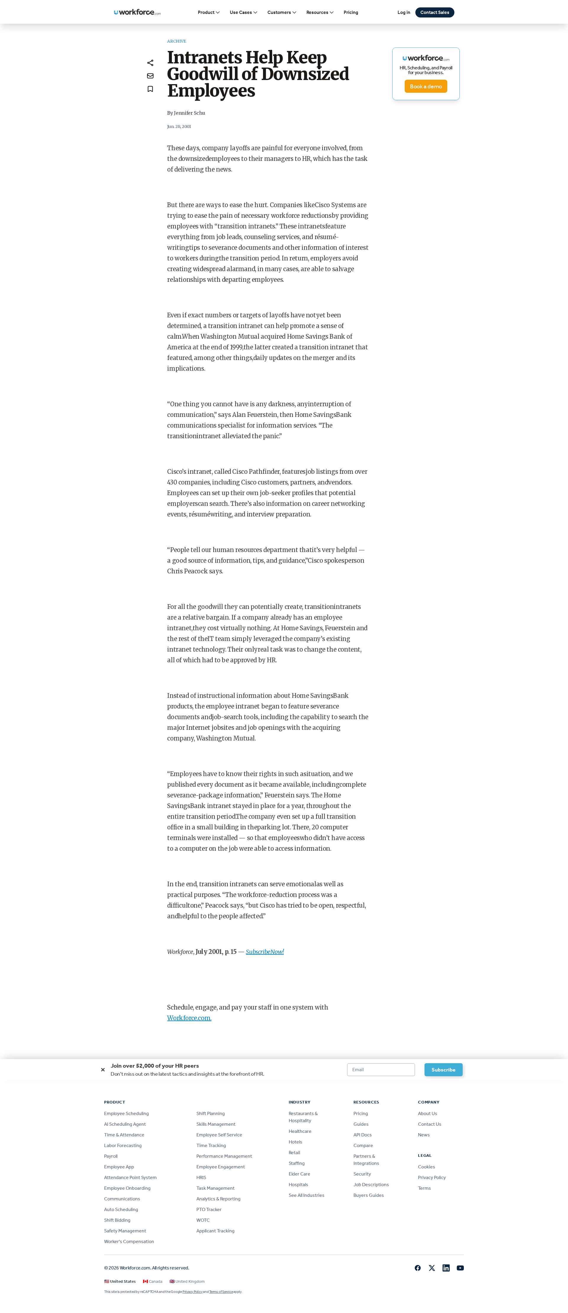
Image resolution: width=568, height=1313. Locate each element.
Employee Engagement (220, 1167)
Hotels (295, 1142)
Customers (279, 12)
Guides (361, 1124)
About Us (427, 1113)
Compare (363, 1145)
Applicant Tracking (215, 1231)
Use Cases (241, 12)
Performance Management (224, 1156)
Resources (317, 12)
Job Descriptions (371, 1184)
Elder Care (299, 1174)
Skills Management (215, 1124)
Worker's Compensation (129, 1241)
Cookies (426, 1167)
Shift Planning (210, 1113)
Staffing (297, 1163)
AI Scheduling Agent (125, 1124)
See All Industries (307, 1195)
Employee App (119, 1167)
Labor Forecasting (123, 1145)
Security (362, 1174)
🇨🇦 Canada (152, 1281)
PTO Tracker (209, 1209)
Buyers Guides (369, 1195)
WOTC (203, 1220)
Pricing (351, 12)
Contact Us (429, 1124)
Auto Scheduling (121, 1209)
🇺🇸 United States (120, 1281)
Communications (122, 1199)
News (424, 1135)
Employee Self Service (219, 1135)
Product (206, 12)
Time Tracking (211, 1145)
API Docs (363, 1135)
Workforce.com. (189, 1018)
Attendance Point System (130, 1177)
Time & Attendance (124, 1135)
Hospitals (298, 1184)
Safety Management (125, 1231)
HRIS (201, 1177)
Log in (404, 12)
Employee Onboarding (127, 1188)
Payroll (110, 1156)
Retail (294, 1152)
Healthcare (300, 1131)
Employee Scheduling (126, 1113)
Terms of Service (221, 1292)
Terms (424, 1188)
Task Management (215, 1188)
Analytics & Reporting (218, 1199)
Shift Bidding (117, 1220)
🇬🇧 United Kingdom (187, 1281)
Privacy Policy (432, 1177)
